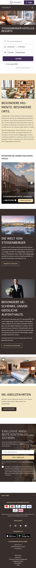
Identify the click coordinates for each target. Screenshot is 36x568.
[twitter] (20, 526)
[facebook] (10, 526)
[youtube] (26, 526)
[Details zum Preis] (15, 200)
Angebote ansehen (10, 264)
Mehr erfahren (9, 409)
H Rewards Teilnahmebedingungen (18, 559)
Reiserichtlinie (18, 563)
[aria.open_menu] (32, 7)
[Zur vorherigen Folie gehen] (3, 18)
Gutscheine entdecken (11, 345)
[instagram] (15, 526)
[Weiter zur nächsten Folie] (31, 183)
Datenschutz (18, 555)
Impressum (18, 557)
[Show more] (3, 359)
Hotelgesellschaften (18, 561)
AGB (18, 565)
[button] (18, 370)
